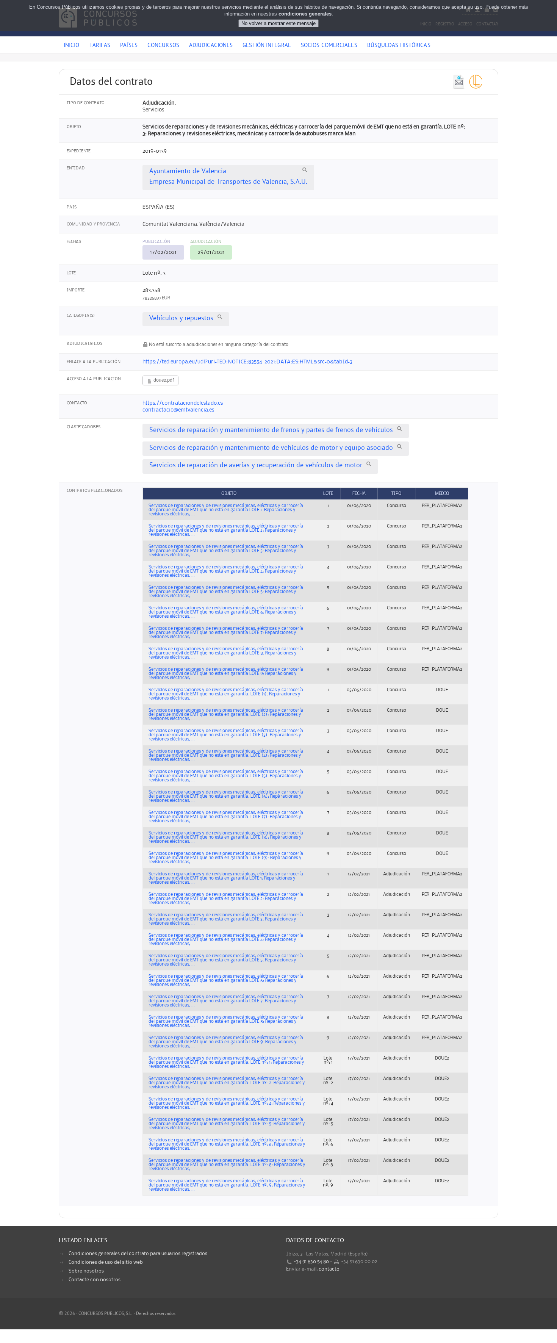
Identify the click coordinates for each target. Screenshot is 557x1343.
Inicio (72, 45)
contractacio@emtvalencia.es (178, 410)
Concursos (163, 45)
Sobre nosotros (86, 1271)
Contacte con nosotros (94, 1279)
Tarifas (100, 45)
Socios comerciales (329, 45)
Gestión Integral (267, 45)
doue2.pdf (163, 380)
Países (129, 45)
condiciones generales (305, 14)
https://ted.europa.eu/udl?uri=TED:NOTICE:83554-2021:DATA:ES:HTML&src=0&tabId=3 (247, 362)
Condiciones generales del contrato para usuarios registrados (138, 1253)
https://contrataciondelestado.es (182, 403)
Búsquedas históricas (398, 45)
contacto (329, 1269)
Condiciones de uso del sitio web (106, 1262)
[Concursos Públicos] (98, 32)
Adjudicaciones (211, 45)
